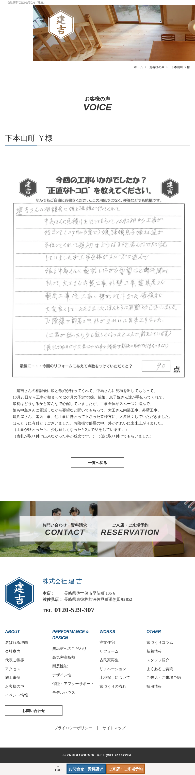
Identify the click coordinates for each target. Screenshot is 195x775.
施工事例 (12, 677)
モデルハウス (63, 692)
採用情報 (154, 686)
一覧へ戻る (97, 462)
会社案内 (12, 651)
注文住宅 (107, 642)
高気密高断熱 (63, 657)
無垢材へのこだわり (69, 648)
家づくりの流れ (113, 686)
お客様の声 (14, 686)
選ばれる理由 (16, 642)
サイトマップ (114, 728)
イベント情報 (16, 695)
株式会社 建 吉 (62, 581)
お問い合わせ (33, 710)
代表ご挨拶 (14, 660)
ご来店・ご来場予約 (125, 769)
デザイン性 (61, 675)
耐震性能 (60, 666)
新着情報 (154, 651)
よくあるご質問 (160, 669)
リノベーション (113, 669)
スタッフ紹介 (158, 660)
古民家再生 (109, 660)
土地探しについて (115, 677)
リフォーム (109, 651)
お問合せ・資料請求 (86, 769)
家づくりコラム (160, 642)
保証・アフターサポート (73, 683)
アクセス (12, 669)
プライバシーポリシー (73, 728)
